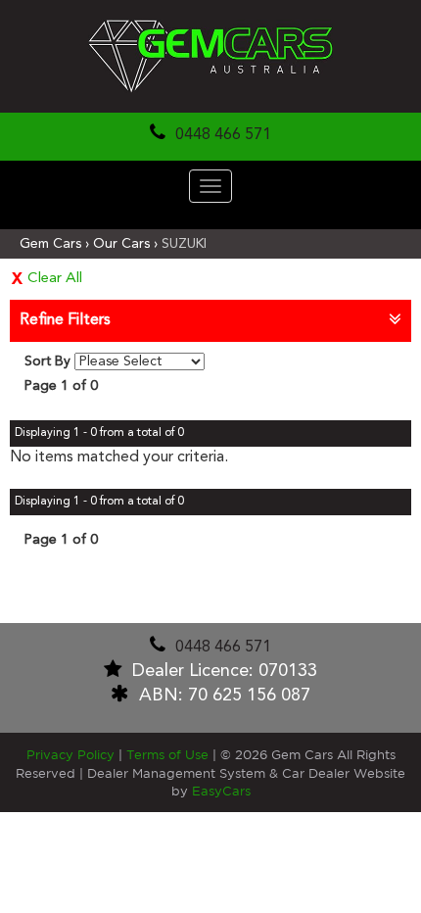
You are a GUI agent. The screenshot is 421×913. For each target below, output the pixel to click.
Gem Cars (50, 244)
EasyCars (221, 792)
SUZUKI (184, 244)
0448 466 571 (223, 135)
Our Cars (121, 244)
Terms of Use (169, 755)
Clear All (54, 278)
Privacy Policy (72, 755)
